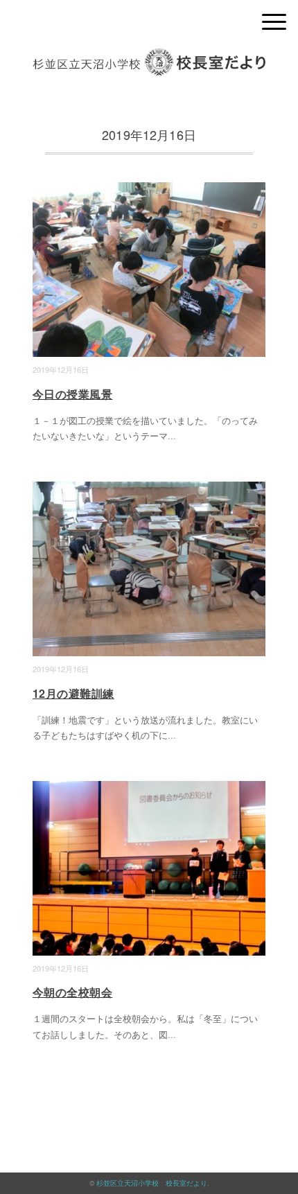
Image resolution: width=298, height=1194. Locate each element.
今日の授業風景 (72, 394)
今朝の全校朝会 (72, 992)
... (172, 435)
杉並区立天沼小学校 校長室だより (151, 1183)
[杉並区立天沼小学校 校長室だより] (149, 59)
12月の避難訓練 (73, 693)
